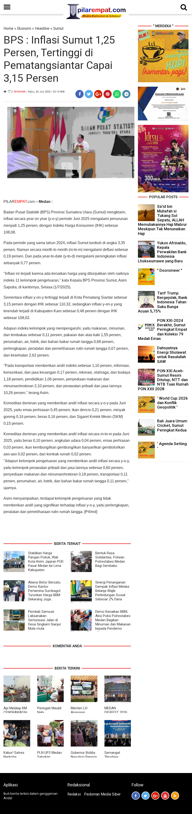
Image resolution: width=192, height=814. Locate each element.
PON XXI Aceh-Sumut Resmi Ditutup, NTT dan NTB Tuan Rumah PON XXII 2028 (163, 379)
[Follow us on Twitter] (145, 796)
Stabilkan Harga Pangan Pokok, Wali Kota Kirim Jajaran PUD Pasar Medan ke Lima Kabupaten (45, 561)
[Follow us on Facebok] (136, 796)
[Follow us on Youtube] (165, 796)
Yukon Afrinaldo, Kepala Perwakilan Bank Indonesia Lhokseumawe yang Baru (162, 252)
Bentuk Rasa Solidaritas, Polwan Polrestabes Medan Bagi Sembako (110, 559)
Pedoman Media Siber (102, 794)
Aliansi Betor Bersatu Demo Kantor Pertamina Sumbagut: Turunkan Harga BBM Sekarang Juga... (44, 590)
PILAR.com (19, 202)
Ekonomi (24, 28)
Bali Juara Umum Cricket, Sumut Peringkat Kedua (172, 425)
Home (8, 28)
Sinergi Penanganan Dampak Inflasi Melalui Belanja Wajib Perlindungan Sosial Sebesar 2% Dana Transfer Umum (100, 593)
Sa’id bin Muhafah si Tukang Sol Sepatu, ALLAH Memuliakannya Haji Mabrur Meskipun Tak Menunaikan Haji (162, 220)
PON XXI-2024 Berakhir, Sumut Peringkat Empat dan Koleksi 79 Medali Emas (162, 329)
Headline (42, 28)
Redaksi (74, 794)
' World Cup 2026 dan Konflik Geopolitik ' (172, 402)
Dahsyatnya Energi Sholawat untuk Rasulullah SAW (171, 355)
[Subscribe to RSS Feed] (175, 796)
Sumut (58, 28)
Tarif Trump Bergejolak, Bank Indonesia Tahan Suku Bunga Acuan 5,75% (162, 302)
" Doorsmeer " (169, 270)
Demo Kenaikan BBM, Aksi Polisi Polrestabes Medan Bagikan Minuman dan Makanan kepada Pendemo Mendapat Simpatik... (101, 622)
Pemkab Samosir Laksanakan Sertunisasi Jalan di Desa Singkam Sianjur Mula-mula (44, 620)
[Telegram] (126, 94)
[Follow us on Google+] (155, 796)
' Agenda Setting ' (172, 445)
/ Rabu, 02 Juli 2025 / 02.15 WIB (45, 91)
